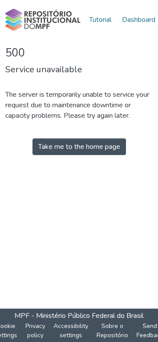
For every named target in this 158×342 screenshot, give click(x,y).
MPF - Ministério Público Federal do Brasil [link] (79, 316)
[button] (42, 20)
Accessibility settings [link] (71, 330)
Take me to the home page (79, 147)
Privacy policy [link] (35, 330)
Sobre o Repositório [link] (112, 330)
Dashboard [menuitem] (138, 20)
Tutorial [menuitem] (100, 20)
